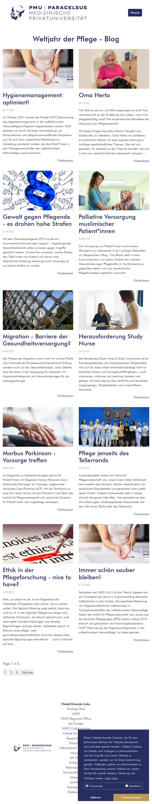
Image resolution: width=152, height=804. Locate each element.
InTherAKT (76, 763)
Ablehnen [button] (95, 797)
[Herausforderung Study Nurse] (114, 310)
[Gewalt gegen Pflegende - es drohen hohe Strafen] (38, 190)
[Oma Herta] (114, 69)
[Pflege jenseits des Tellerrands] (114, 427)
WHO (76, 714)
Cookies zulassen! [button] (131, 797)
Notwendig (95, 786)
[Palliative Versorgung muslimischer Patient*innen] (114, 190)
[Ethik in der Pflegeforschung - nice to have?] (38, 544)
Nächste (27, 672)
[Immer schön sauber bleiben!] (114, 544)
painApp (76, 782)
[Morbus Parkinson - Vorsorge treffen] (38, 427)
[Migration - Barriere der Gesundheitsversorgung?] (38, 310)
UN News (76, 758)
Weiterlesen (65, 160)
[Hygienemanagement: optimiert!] (38, 69)
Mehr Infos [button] (111, 778)
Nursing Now (76, 709)
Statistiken (134, 786)
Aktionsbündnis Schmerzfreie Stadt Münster (76, 772)
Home (135, 12)
